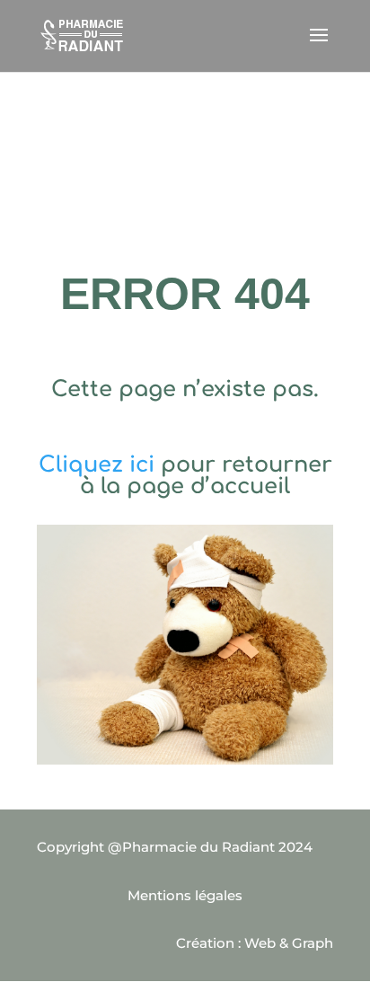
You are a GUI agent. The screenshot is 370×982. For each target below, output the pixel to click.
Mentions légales (185, 895)
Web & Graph (288, 942)
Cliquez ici (96, 465)
